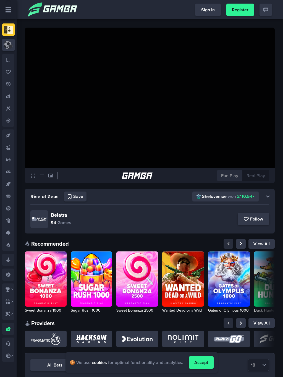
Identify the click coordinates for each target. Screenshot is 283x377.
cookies (99, 362)
